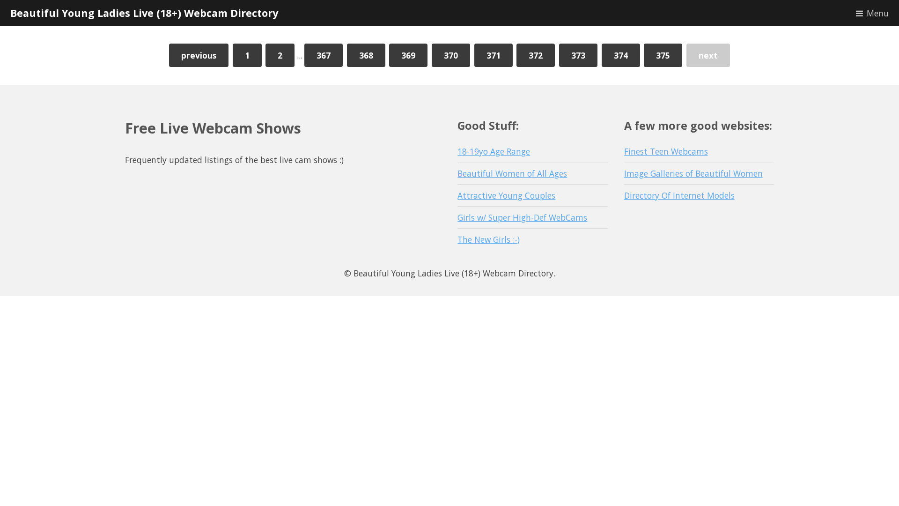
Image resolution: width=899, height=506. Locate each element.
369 (408, 55)
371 (493, 55)
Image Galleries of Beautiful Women (693, 173)
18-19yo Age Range (493, 151)
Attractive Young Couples (506, 195)
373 (578, 55)
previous (198, 55)
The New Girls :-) (488, 239)
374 (621, 55)
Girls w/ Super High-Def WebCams (522, 217)
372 (536, 55)
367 (324, 55)
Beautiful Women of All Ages (512, 173)
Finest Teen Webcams (666, 151)
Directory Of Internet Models (679, 195)
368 (366, 55)
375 (663, 55)
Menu (878, 13)
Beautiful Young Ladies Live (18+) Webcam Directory (144, 13)
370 (451, 55)
